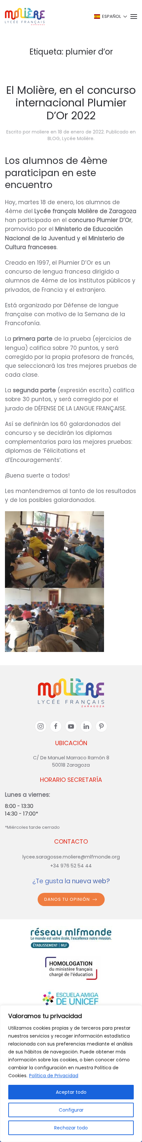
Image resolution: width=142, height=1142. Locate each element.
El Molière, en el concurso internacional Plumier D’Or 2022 (71, 103)
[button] (110, 16)
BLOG (54, 138)
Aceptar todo (71, 1092)
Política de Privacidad (53, 1075)
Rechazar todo (71, 1127)
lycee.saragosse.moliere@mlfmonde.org (71, 857)
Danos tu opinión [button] (67, 899)
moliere (40, 132)
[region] (71, 1073)
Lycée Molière (77, 138)
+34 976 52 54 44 (71, 865)
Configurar (71, 1110)
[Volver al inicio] (25, 16)
